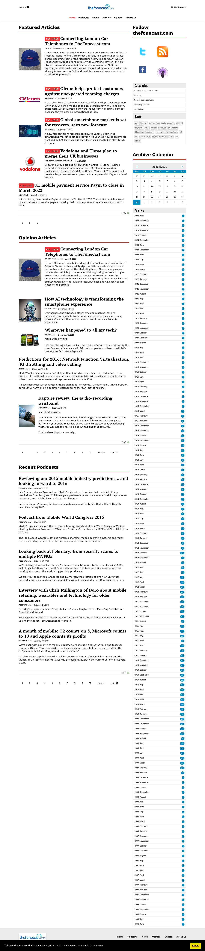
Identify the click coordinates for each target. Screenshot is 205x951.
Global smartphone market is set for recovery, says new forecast (85, 122)
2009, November (142, 724)
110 (182, 587)
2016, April (139, 382)
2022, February (141, 274)
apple (163, 123)
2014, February (141, 475)
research (171, 123)
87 (183, 548)
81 (183, 543)
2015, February (141, 416)
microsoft (174, 132)
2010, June (139, 690)
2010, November (142, 665)
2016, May (139, 377)
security (159, 132)
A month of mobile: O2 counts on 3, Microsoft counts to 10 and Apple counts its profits (72, 633)
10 (90, 452)
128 (182, 690)
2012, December (142, 543)
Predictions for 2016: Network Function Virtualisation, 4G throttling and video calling (74, 362)
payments (139, 128)
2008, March (140, 821)
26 (183, 421)
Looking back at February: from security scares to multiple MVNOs (69, 554)
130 (182, 611)
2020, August (140, 343)
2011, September (142, 616)
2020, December (142, 323)
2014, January (141, 479)
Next (100, 452)
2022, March (140, 269)
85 (183, 480)
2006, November (142, 900)
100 (182, 582)
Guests (118, 17)
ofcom (137, 141)
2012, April (139, 582)
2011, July (139, 626)
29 (183, 773)
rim (177, 136)
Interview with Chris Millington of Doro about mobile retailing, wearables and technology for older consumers (73, 595)
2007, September (142, 851)
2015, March (140, 411)
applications (154, 123)
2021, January (141, 318)
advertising (163, 136)
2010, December (142, 660)
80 (183, 572)
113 (182, 592)
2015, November (142, 401)
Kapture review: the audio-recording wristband (75, 401)
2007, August (140, 856)
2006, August (140, 914)
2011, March (140, 645)
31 (183, 445)
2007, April (139, 875)
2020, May (139, 357)
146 (182, 724)
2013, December (142, 484)
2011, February (141, 650)
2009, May (139, 753)
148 (182, 734)
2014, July (139, 450)
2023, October (141, 235)
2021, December (142, 284)
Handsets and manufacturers (146, 91)
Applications (139, 109)
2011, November (142, 607)
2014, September (142, 440)
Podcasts (83, 17)
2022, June (139, 255)
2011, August (140, 621)
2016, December (142, 362)
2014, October (141, 436)
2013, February (141, 533)
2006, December (142, 895)
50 (183, 455)
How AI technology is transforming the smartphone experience (84, 301)
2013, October (141, 494)
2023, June (139, 245)
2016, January (141, 392)
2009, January (141, 773)
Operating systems (141, 105)
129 (182, 597)
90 (183, 621)
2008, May (139, 812)
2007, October (141, 846)
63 (183, 470)
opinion (139, 123)
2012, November (142, 548)
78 (183, 475)
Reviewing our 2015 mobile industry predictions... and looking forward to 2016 (73, 481)
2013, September (142, 499)
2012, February (141, 592)
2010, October (141, 670)
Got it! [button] (195, 945)
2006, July (139, 919)
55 (183, 465)
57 (183, 504)
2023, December (142, 225)
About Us (131, 17)
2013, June (139, 514)
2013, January (141, 538)
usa (148, 136)
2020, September (142, 338)
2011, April (139, 641)
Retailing (138, 95)
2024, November (142, 221)
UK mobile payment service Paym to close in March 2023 (71, 188)
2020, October (141, 333)
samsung (162, 128)
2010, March (140, 704)
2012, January (141, 597)
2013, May (139, 519)
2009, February (141, 768)
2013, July (139, 509)
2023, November (142, 230)
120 (182, 631)
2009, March (140, 763)
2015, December (142, 396)
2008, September (142, 792)
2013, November (142, 489)
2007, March (140, 880)
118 (182, 660)
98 (183, 558)
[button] (24, 7)
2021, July (139, 299)
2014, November (142, 431)
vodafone (150, 132)
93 (183, 739)
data (172, 136)
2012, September (142, 558)
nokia (147, 128)
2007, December (142, 836)
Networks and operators (56, 161)
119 (182, 616)
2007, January (141, 890)
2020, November (142, 328)
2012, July (139, 567)
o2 (181, 132)
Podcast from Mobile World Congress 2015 (61, 517)
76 (183, 499)
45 (183, 431)
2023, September (142, 240)
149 (182, 729)
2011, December (142, 602)
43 (183, 450)
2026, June (139, 216)
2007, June (139, 865)
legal (166, 132)
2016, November (142, 367)
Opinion (106, 17)
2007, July (139, 861)
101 (182, 646)
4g (136, 136)
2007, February (141, 885)
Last (113, 452)
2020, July (139, 348)
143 (182, 714)
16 (183, 411)
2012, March (140, 587)
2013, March (140, 528)
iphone (142, 136)
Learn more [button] (97, 945)
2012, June (139, 572)
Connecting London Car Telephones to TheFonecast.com (77, 41)
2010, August (140, 680)
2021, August (140, 294)
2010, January (141, 714)
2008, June (139, 807)
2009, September (142, 733)
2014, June (139, 455)
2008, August (140, 797)
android (179, 123)
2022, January (141, 279)
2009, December (142, 719)
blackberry (139, 132)
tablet (154, 136)
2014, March (140, 470)
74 (183, 524)
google (154, 128)
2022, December (142, 250)
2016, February (141, 387)
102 (182, 553)
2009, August (140, 738)
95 (183, 538)
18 (183, 416)
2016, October (141, 372)
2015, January (141, 421)
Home (71, 17)
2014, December (142, 426)
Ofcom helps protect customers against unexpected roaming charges (84, 91)
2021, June (139, 304)
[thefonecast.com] (101, 7)
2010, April (139, 699)
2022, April (139, 264)
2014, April (139, 465)
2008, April (139, 817)
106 (182, 602)
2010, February (141, 709)
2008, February (141, 826)
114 (182, 694)
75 (183, 509)
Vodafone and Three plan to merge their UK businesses (81, 153)
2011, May (139, 636)
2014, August (140, 445)
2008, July (139, 802)
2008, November (142, 782)
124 (182, 626)
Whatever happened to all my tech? (81, 330)
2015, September (142, 406)
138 (182, 651)
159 (182, 743)
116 (182, 655)
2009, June (139, 748)
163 (182, 763)
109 (182, 607)
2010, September (142, 675)
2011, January (141, 655)
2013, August (140, 504)
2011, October (140, 611)
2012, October (141, 553)
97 (183, 533)
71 (183, 494)
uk (146, 123)
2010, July (139, 685)
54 (183, 436)
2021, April (139, 313)
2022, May (139, 260)
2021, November (142, 289)
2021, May (139, 308)
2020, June (139, 352)
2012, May (139, 577)
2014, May (139, 460)
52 (183, 460)
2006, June (139, 924)
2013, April (139, 523)
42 (183, 440)
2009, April (139, 758)
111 (182, 680)
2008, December (142, 777)
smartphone (173, 128)
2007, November (142, 841)
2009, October (141, 729)
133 (182, 577)
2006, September (142, 909)
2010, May (139, 694)
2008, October (141, 787)
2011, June (139, 631)
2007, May (139, 870)
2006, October (141, 904)
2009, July (139, 743)
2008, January (141, 831)
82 (183, 641)
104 (182, 704)
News (95, 17)
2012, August (140, 562)
